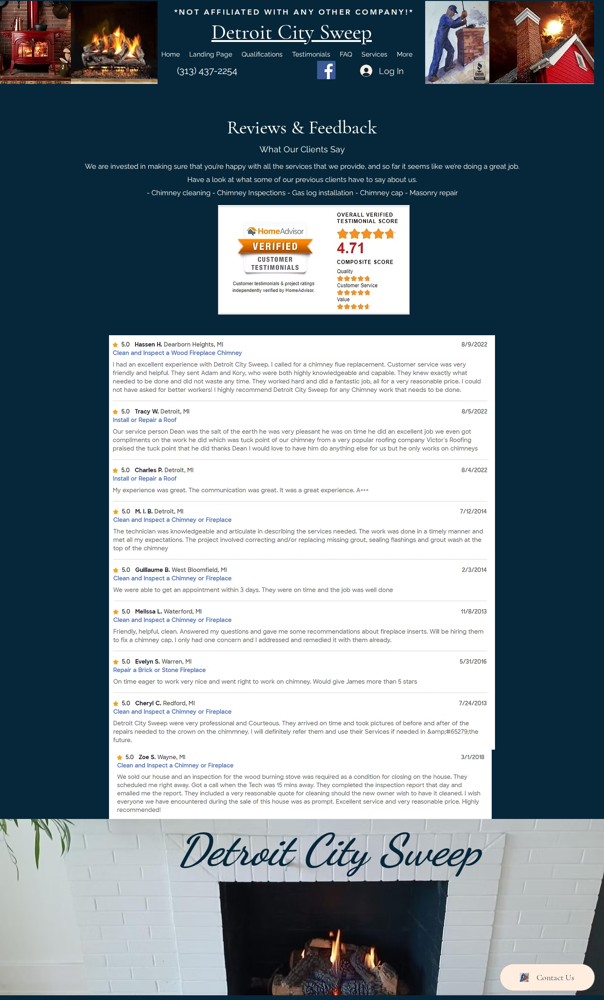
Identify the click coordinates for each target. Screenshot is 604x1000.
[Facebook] (326, 70)
